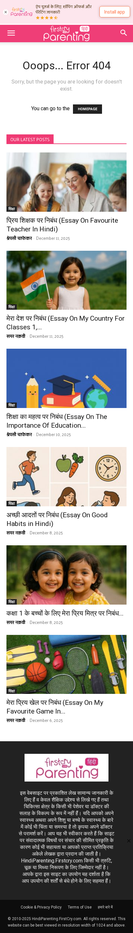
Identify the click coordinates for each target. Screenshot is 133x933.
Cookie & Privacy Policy (41, 907)
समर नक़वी (16, 336)
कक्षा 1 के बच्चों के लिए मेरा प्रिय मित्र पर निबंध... (65, 613)
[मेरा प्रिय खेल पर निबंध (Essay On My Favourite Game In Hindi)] (66, 664)
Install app (114, 12)
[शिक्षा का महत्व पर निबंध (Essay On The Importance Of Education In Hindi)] (66, 378)
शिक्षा (11, 209)
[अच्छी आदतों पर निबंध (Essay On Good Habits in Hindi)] (66, 476)
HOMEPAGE (87, 109)
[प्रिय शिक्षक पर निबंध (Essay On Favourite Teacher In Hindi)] (66, 182)
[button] (11, 33)
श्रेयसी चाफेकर (19, 238)
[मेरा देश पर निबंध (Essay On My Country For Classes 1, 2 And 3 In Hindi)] (66, 280)
